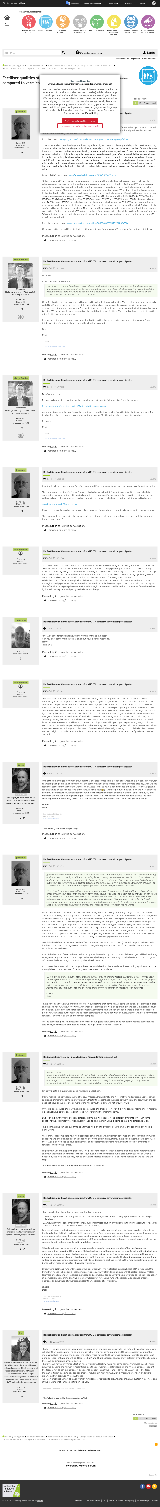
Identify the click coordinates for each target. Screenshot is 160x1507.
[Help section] (153, 3)
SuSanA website (13, 3)
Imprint (155, 1501)
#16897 (153, 387)
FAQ (104, 1501)
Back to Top (153, 1475)
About (111, 1501)
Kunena (40, 1501)
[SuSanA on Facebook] (143, 1486)
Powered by (71, 1465)
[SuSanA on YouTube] (149, 1486)
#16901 (153, 120)
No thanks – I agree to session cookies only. (80, 126)
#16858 (153, 1064)
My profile (112, 3)
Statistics (78, 1501)
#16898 (153, 268)
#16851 (153, 1342)
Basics (127, 3)
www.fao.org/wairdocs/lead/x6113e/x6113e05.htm (92, 175)
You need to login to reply (62, 240)
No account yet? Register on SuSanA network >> (137, 58)
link (63, 110)
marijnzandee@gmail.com (54, 346)
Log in (53, 236)
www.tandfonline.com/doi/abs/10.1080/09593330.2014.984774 (97, 223)
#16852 (153, 1205)
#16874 (153, 773)
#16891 (153, 479)
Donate (142, 3)
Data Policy (91, 113)
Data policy (129, 1501)
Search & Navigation (92, 3)
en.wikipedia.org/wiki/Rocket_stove (60, 504)
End (154, 102)
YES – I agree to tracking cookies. (80, 121)
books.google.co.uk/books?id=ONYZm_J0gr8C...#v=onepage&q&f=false (93, 139)
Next (146, 102)
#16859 (153, 866)
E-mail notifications (92, 1501)
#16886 (153, 558)
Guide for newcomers (91, 52)
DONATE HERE (150, 1492)
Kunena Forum (87, 1465)
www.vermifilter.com (51, 819)
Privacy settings (143, 1501)
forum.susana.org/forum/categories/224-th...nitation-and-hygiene (74, 406)
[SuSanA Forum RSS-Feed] (155, 1486)
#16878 (153, 691)
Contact (119, 1501)
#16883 (153, 628)
